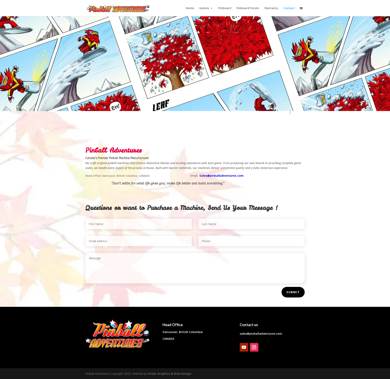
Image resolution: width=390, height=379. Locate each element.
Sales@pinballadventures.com (221, 176)
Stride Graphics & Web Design (169, 374)
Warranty (271, 8)
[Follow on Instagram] (254, 347)
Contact (289, 8)
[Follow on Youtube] (244, 347)
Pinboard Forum (247, 8)
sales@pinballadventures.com (261, 333)
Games (204, 8)
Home (190, 8)
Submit (293, 292)
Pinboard (224, 8)
